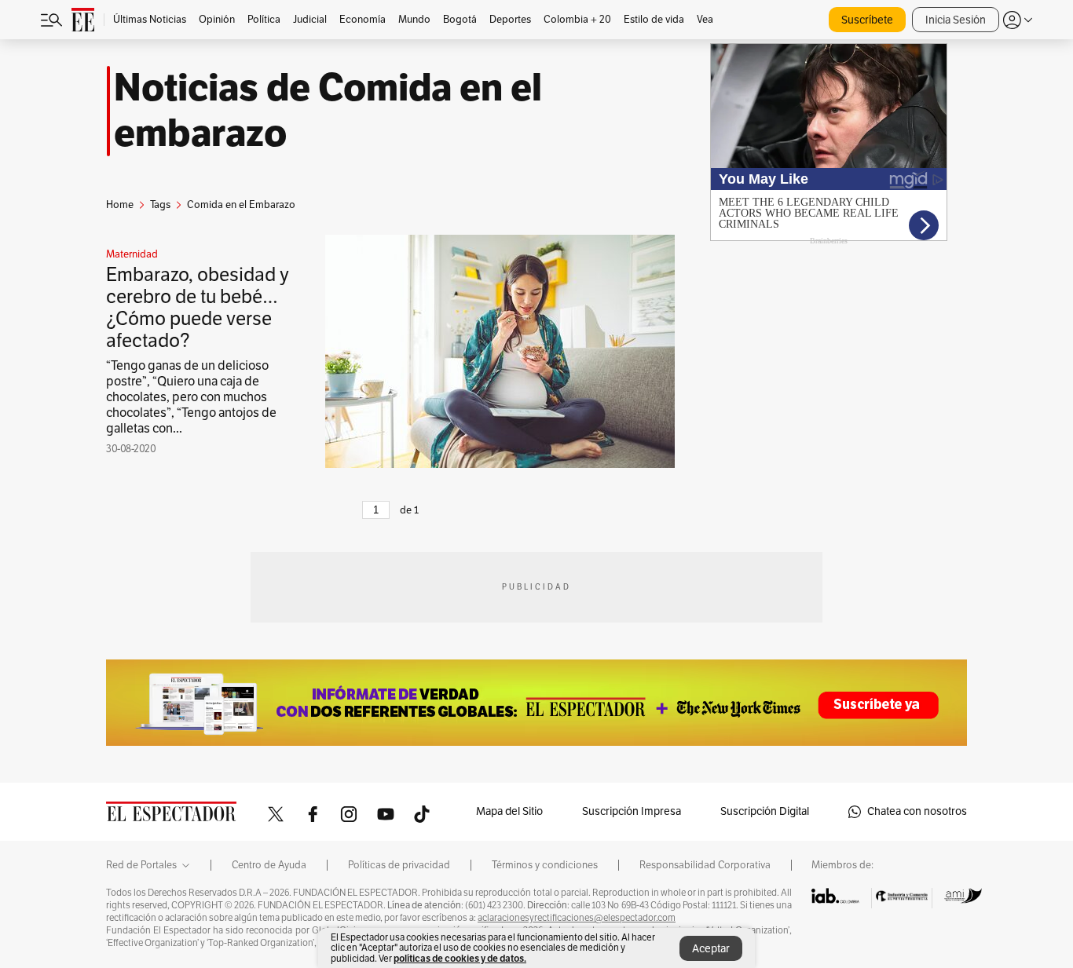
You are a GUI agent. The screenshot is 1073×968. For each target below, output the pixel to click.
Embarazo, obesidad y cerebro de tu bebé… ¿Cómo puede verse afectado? (197, 307)
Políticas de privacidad (399, 865)
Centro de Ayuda (269, 865)
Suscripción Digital (764, 811)
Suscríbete (867, 20)
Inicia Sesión (955, 20)
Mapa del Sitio (509, 811)
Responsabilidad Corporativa (705, 865)
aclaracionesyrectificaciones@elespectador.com (577, 917)
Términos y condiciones (545, 865)
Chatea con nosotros (917, 811)
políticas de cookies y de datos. (460, 958)
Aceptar (711, 948)
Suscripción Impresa (631, 811)
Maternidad (132, 254)
